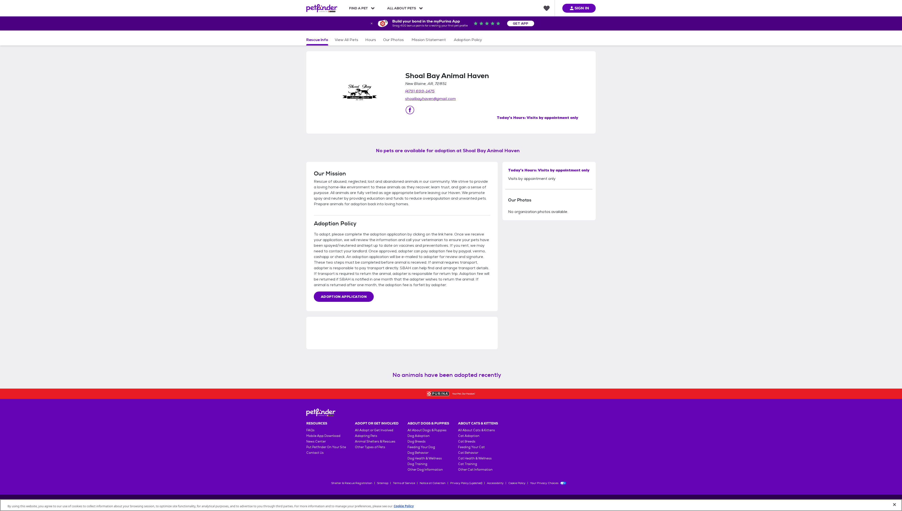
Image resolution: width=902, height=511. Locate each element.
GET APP (521, 23)
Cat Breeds (466, 441)
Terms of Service (404, 483)
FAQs (310, 430)
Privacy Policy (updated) (466, 483)
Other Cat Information (475, 470)
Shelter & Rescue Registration (351, 483)
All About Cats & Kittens (476, 430)
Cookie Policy (516, 483)
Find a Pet (358, 8)
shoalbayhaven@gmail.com (430, 98)
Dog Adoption (419, 436)
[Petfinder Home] (321, 8)
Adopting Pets (366, 436)
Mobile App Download (323, 436)
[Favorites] (546, 8)
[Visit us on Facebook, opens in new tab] (410, 110)
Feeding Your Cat (471, 447)
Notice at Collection (433, 483)
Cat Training (467, 464)
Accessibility (495, 483)
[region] (451, 505)
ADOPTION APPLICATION (344, 297)
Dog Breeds (417, 441)
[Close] (894, 505)
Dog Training (417, 464)
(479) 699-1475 (420, 91)
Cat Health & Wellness (475, 458)
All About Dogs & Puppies (427, 430)
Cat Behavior (468, 453)
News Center (316, 441)
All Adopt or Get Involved (374, 430)
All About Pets (401, 8)
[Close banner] (371, 23)
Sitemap (382, 483)
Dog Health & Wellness (425, 458)
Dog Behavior (418, 453)
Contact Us (315, 453)
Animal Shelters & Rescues (375, 441)
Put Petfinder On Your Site (326, 447)
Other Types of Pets (370, 447)
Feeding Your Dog (421, 447)
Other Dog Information (425, 470)
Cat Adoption (468, 436)
